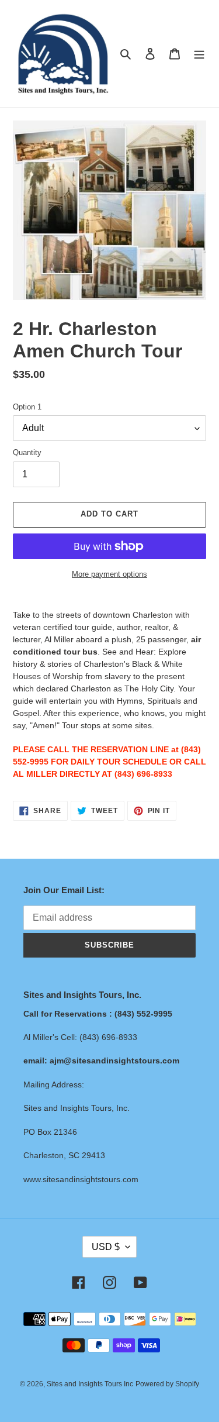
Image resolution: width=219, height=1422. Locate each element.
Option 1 (27, 406)
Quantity (27, 452)
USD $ (106, 1247)
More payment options (109, 574)
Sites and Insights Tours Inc (90, 1384)
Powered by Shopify (167, 1384)
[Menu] (199, 53)
